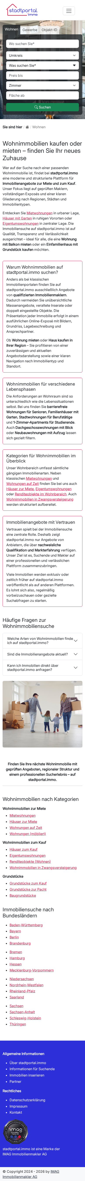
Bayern (15, 931)
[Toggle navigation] (69, 11)
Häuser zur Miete (20, 489)
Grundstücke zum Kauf (28, 883)
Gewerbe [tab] (29, 30)
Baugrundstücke (23, 895)
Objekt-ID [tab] (49, 30)
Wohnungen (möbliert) (28, 834)
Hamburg (17, 958)
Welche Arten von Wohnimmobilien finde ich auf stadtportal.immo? (40, 640)
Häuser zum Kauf (23, 849)
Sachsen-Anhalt (22, 1012)
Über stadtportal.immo (28, 1063)
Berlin (14, 937)
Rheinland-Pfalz (22, 991)
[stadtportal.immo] (27, 127)
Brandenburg (20, 943)
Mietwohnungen (40, 213)
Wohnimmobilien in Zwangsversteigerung (39, 499)
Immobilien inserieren (27, 1075)
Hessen (16, 964)
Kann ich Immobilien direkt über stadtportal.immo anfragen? (32, 667)
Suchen (44, 107)
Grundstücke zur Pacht (28, 889)
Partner (15, 1081)
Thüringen (18, 1024)
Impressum (18, 1106)
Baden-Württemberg (26, 925)
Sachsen (16, 1006)
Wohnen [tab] (11, 29)
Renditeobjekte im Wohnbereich (40, 494)
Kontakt (16, 1112)
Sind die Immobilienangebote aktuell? (37, 654)
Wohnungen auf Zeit (22, 483)
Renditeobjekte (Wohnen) (30, 861)
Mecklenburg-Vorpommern (32, 970)
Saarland (17, 997)
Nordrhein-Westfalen (26, 985)
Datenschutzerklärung (27, 1100)
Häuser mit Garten (17, 218)
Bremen (16, 952)
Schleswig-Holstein (25, 1018)
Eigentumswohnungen (21, 223)
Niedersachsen (22, 979)
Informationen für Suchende (32, 1069)
